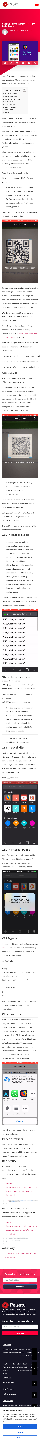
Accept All (20, 1426)
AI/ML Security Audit (28, 1353)
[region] (20, 1424)
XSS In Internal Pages (12, 99)
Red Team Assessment (14, 1351)
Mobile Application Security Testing (7, 1368)
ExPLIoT (5, 1382)
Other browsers (10, 107)
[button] (5, 63)
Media (31, 1405)
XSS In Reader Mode (12, 94)
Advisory (26, 1405)
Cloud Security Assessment (26, 1367)
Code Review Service (20, 1367)
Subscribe (20, 1286)
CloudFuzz (11, 1382)
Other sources (10, 104)
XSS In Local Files (11, 96)
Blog (4, 1405)
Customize (20, 1432)
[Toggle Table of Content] (23, 90)
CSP (3, 948)
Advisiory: (8, 112)
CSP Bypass (9, 102)
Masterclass (10, 1405)
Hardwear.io (12, 1394)
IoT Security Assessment (7, 1351)
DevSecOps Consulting (14, 1365)
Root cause (9, 110)
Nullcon (5, 1394)
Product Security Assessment (22, 1353)
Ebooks (20, 1405)
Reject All (20, 1438)
